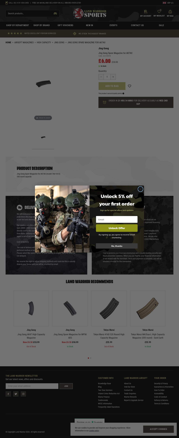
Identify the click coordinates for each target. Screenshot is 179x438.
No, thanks (116, 246)
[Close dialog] (140, 189)
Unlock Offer (117, 228)
